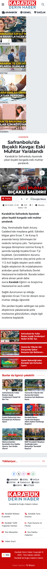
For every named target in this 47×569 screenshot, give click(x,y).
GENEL (27, 12)
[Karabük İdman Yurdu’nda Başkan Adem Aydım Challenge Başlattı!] (35, 409)
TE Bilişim (30, 565)
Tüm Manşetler (11, 532)
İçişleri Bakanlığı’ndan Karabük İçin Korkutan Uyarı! (11, 419)
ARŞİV (37, 482)
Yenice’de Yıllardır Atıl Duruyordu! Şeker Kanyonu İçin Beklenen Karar (34, 396)
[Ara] (42, 4)
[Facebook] (14, 474)
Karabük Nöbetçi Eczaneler (11, 515)
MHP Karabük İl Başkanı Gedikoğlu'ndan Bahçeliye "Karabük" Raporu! (35, 445)
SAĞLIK (40, 12)
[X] (19, 474)
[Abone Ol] (38, 199)
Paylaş (8, 198)
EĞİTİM (12, 482)
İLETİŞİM (30, 485)
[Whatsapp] (33, 474)
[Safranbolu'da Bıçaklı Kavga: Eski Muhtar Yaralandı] (23, 181)
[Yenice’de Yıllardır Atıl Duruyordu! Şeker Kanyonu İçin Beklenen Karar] (35, 385)
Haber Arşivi (10, 541)
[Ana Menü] (3, 4)
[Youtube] (28, 474)
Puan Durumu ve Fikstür (33, 524)
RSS (7, 555)
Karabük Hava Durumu (32, 515)
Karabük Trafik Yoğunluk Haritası (9, 524)
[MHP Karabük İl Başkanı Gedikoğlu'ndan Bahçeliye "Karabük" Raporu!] (35, 434)
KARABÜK (11, 12)
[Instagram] (23, 474)
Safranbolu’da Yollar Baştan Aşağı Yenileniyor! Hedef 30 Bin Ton (11, 396)
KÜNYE (19, 485)
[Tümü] (43, 461)
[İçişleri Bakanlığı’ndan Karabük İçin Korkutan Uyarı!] (12, 409)
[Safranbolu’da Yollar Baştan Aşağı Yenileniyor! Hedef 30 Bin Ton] (12, 385)
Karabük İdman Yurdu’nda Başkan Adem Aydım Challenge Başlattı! (34, 420)
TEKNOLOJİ (25, 482)
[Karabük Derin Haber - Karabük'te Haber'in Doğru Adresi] (22, 4)
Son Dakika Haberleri (31, 533)
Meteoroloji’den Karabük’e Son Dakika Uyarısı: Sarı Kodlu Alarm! (11, 445)
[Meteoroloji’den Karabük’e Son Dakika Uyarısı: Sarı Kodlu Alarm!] (12, 434)
